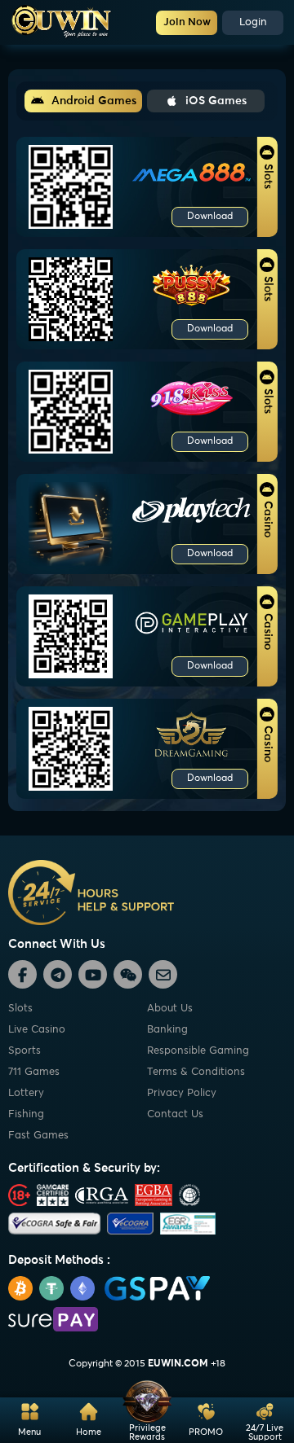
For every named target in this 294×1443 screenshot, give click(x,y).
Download (210, 216)
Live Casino (36, 1029)
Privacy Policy (181, 1093)
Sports (24, 1051)
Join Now (187, 22)
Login (253, 22)
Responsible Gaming (198, 1051)
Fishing (26, 1114)
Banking (167, 1029)
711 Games (34, 1072)
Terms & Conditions (196, 1072)
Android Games (93, 101)
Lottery (26, 1093)
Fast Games (38, 1135)
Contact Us (175, 1114)
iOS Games (216, 101)
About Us (170, 1008)
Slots (20, 1008)
